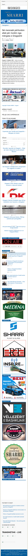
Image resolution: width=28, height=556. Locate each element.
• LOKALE (4, 38)
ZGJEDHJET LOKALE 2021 (13, 110)
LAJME (8, 38)
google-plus (14, 8)
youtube (19, 8)
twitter (11, 8)
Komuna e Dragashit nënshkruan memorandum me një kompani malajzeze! (15, 262)
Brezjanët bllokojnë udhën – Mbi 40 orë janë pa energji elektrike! (14, 227)
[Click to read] (14, 124)
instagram (16, 8)
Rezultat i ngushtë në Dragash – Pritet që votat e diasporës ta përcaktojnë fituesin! (14, 150)
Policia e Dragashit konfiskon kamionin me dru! (13, 514)
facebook (9, 8)
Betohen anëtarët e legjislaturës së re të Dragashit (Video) (14, 231)
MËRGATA (5, 110)
